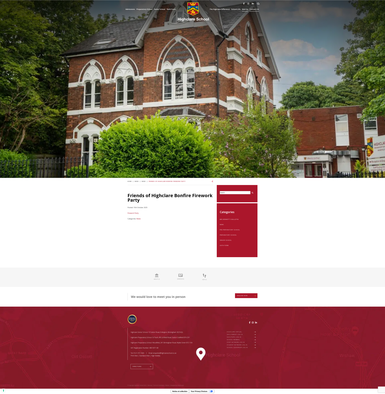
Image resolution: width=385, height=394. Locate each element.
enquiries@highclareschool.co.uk (164, 353)
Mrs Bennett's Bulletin (229, 219)
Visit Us (245, 9)
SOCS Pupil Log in (234, 337)
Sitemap (149, 385)
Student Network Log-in (237, 345)
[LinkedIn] (253, 3)
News (138, 219)
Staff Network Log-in (236, 342)
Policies (167, 385)
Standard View (144, 356)
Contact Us (254, 9)
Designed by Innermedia (177, 385)
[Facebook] (244, 3)
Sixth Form (171, 9)
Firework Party (133, 213)
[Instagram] (248, 3)
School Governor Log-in (237, 347)
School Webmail (233, 340)
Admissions (130, 9)
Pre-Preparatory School (230, 230)
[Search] (258, 4)
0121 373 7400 (138, 353)
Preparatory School (144, 9)
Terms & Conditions (158, 385)
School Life (235, 9)
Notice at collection (179, 391)
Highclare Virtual (234, 332)
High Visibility (155, 356)
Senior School (159, 9)
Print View (134, 356)
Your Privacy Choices (199, 391)
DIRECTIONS (137, 366)
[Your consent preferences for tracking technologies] (3, 390)
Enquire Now (242, 295)
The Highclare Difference (220, 9)
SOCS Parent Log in (235, 334)
